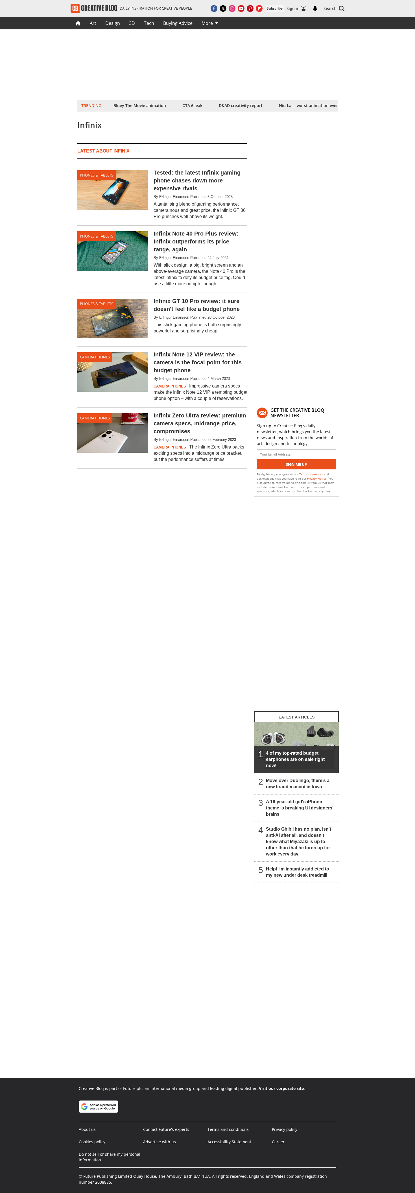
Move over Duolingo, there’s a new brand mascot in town (297, 783)
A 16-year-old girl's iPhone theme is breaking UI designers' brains (299, 808)
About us (87, 1129)
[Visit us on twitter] (223, 8)
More (207, 23)
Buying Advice (178, 23)
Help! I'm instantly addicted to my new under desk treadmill (297, 872)
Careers (279, 1141)
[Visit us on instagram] (232, 8)
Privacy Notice (317, 478)
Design (112, 23)
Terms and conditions (228, 1129)
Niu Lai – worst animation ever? (309, 105)
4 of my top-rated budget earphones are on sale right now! (295, 759)
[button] (334, 8)
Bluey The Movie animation (139, 105)
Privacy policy (284, 1129)
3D (132, 23)
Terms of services (311, 474)
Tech (149, 23)
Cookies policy (92, 1141)
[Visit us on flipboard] (259, 8)
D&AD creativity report (241, 105)
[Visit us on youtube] (241, 8)
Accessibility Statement (229, 1141)
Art (93, 23)
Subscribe (275, 8)
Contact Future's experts (166, 1129)
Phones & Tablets (96, 175)
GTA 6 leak (192, 105)
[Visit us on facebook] (214, 8)
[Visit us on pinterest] (250, 8)
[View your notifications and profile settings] (315, 8)
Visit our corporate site (281, 1088)
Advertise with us (159, 1141)
